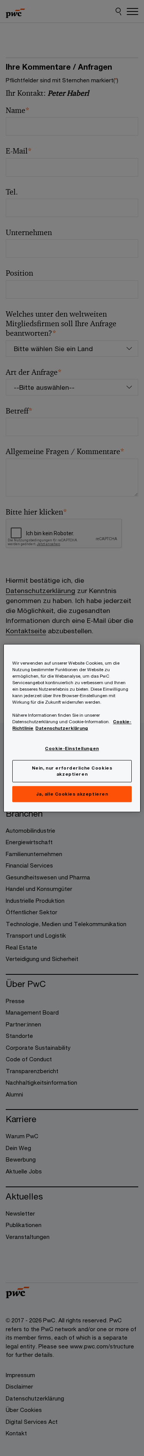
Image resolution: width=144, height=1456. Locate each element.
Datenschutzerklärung (61, 728)
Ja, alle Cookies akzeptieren (72, 793)
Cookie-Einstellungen (72, 748)
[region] (71, 728)
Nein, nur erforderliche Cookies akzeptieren (72, 770)
